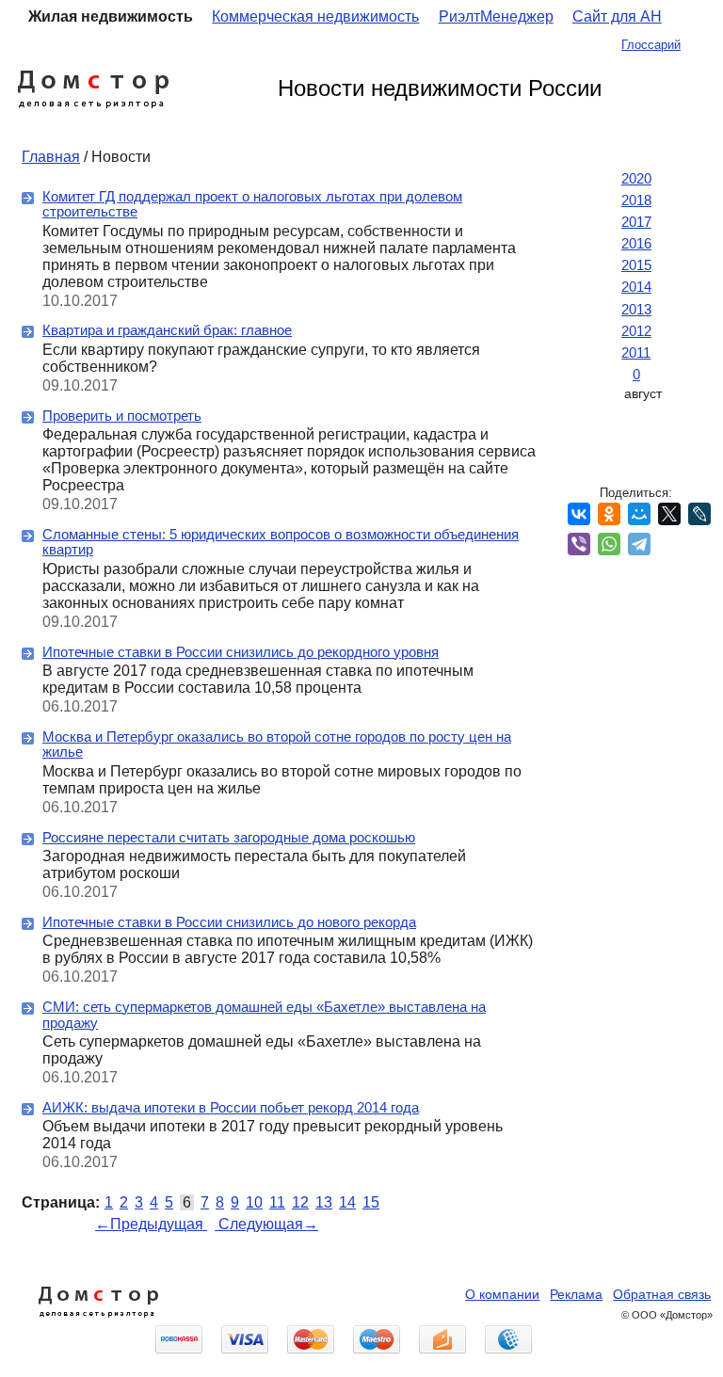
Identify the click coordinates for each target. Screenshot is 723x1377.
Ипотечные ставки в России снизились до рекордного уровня (240, 652)
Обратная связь (662, 1295)
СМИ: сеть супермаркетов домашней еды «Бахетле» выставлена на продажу (264, 1015)
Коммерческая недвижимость (315, 16)
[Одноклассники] (609, 514)
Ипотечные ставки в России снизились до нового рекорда (229, 922)
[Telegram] (639, 544)
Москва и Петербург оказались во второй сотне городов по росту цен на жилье (276, 745)
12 (300, 1202)
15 (370, 1202)
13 (323, 1202)
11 (277, 1202)
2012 (636, 331)
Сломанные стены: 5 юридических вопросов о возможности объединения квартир (280, 542)
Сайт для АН (617, 16)
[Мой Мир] (639, 514)
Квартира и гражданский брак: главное (167, 330)
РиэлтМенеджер (496, 16)
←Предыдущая (151, 1224)
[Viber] (579, 544)
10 (254, 1202)
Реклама (576, 1295)
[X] (669, 514)
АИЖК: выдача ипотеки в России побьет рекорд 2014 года (230, 1107)
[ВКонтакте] (579, 514)
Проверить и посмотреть (121, 416)
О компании (502, 1295)
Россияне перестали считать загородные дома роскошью (228, 837)
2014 (636, 287)
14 (347, 1202)
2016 (636, 243)
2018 (636, 200)
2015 (636, 265)
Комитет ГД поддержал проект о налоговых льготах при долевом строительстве (252, 204)
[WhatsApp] (609, 544)
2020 (636, 178)
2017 (636, 222)
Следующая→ (266, 1224)
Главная (51, 157)
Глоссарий (651, 45)
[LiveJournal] (699, 514)
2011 (636, 352)
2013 (636, 309)
